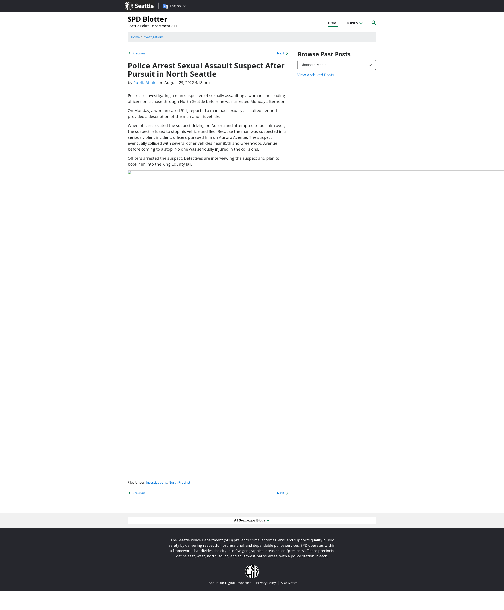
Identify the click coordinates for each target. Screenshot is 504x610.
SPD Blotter (147, 19)
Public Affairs (145, 82)
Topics (352, 23)
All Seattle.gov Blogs (250, 520)
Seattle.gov (133, 2)
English (175, 6)
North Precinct (179, 482)
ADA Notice (289, 583)
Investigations (156, 482)
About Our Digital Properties (230, 583)
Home (333, 23)
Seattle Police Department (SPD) (154, 25)
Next (281, 53)
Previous (138, 53)
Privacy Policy (266, 583)
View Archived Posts (315, 74)
